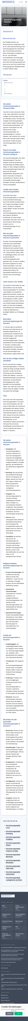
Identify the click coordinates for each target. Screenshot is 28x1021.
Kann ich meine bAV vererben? (8, 962)
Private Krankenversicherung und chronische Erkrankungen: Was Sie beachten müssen (12, 959)
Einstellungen (13, 1010)
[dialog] (14, 1010)
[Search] (22, 2)
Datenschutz (5, 997)
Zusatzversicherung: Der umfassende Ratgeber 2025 (13, 979)
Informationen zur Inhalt (8, 1003)
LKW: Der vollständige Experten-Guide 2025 (11, 989)
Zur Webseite (9, 93)
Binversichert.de (9, 38)
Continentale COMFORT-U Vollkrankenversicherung (13, 947)
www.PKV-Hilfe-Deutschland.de (9, 982)
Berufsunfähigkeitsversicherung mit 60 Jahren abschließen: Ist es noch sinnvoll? (12, 951)
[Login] (26, 2)
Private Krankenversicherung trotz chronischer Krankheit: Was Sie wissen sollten (12, 955)
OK (18, 1013)
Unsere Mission (6, 1000)
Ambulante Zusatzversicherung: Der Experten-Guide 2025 (14, 985)
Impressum (5, 995)
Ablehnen (9, 1013)
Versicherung (4, 968)
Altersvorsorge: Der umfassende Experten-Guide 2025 (13, 975)
